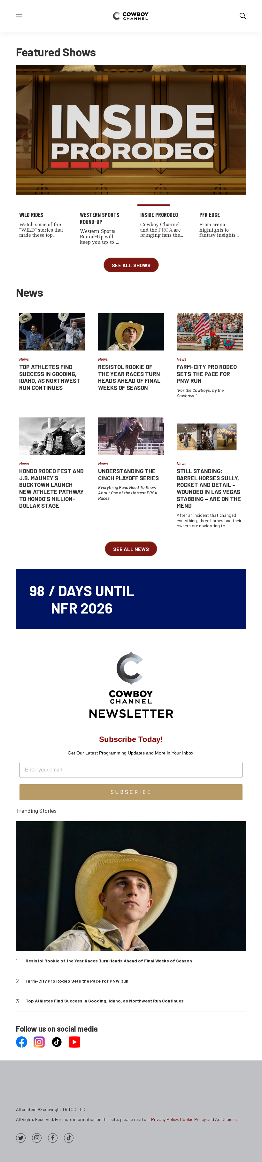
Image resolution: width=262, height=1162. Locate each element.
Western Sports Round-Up (99, 218)
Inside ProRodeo (159, 214)
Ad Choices (226, 1119)
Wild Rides (31, 214)
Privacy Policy (164, 1119)
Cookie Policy (193, 1119)
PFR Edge (209, 214)
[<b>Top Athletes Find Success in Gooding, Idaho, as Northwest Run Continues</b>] (52, 331)
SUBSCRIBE (131, 792)
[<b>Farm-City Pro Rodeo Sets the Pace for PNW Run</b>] (210, 331)
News (24, 359)
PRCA (165, 230)
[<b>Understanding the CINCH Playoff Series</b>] (131, 436)
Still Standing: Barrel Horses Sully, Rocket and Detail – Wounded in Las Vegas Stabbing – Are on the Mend (209, 488)
